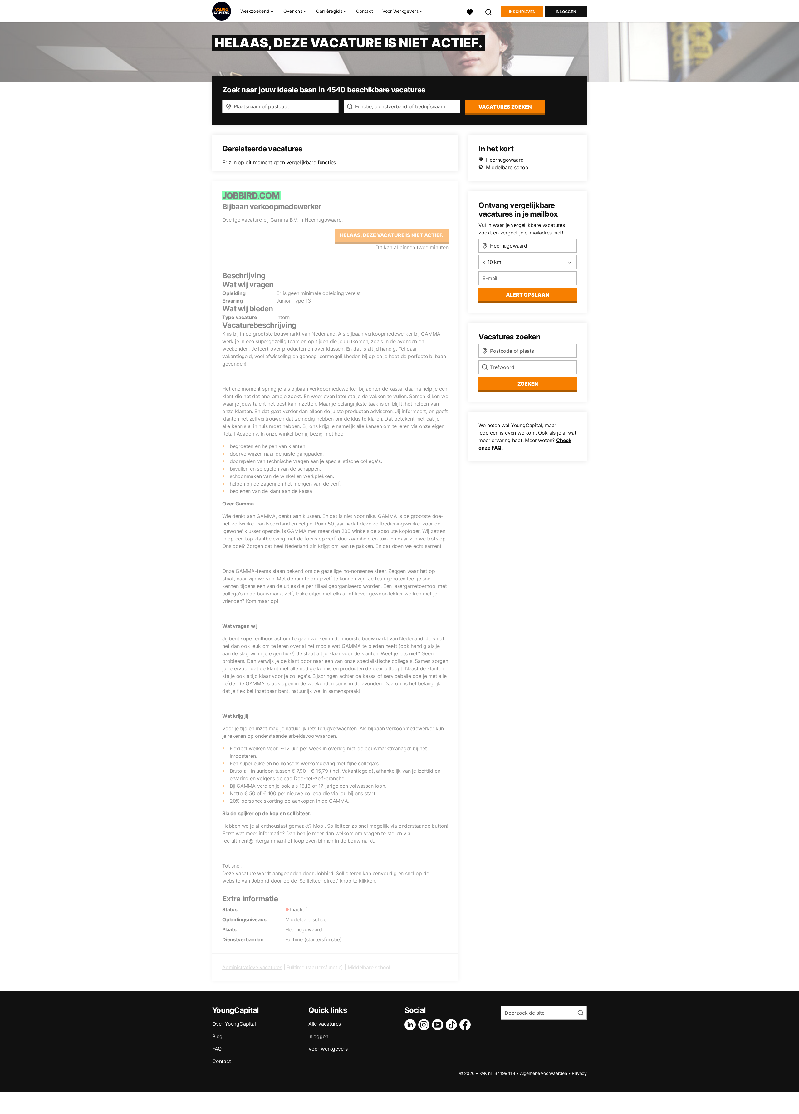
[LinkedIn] (411, 1024)
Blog (217, 1036)
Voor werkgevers (328, 1049)
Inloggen (566, 12)
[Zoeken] (488, 11)
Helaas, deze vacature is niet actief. (392, 235)
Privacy (579, 1073)
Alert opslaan (527, 295)
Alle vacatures (324, 1024)
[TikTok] (452, 1024)
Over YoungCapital (234, 1024)
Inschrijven (522, 12)
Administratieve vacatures (252, 967)
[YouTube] (439, 1024)
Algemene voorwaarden (543, 1073)
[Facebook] (466, 1024)
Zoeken (527, 384)
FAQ (216, 1049)
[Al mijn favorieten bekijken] (469, 11)
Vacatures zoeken (505, 107)
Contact (364, 11)
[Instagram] (425, 1024)
